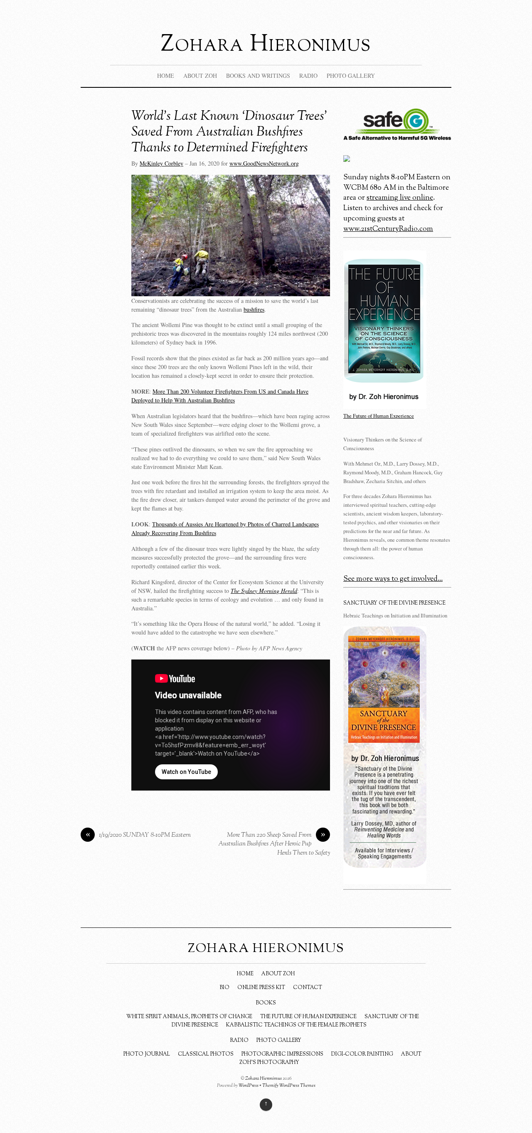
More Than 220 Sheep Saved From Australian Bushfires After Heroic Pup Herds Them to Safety (274, 844)
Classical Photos (206, 1054)
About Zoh (278, 974)
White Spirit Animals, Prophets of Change (189, 1017)
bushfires (254, 309)
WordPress (249, 1085)
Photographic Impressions (282, 1054)
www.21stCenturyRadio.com (388, 229)
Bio (224, 988)
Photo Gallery (278, 1040)
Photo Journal (146, 1054)
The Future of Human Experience (308, 1017)
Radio (239, 1040)
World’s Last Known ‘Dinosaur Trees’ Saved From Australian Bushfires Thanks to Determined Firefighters (229, 132)
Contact (307, 988)
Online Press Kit (261, 988)
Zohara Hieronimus (263, 1078)
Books (266, 1003)
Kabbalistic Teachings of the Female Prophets (296, 1025)
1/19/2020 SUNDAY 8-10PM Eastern (138, 835)
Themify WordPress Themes (288, 1085)
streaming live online (400, 198)
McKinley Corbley (161, 163)
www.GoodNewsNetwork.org (264, 163)
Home (165, 75)
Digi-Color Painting (362, 1054)
